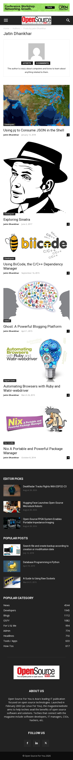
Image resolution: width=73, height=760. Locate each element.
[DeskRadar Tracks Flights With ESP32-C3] (11, 490)
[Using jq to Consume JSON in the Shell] (36, 105)
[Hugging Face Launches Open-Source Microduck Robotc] (11, 507)
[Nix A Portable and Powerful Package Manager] (36, 423)
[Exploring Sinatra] (36, 178)
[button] (5, 20)
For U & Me (9, 443)
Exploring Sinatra (16, 220)
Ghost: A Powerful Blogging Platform (32, 326)
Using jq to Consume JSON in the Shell (33, 130)
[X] (45, 743)
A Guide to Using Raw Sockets (39, 578)
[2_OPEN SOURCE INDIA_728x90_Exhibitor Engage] (36, 12)
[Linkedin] (36, 743)
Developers (9, 124)
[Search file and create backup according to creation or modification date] (11, 550)
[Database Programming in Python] (11, 566)
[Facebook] (27, 743)
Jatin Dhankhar (11, 134)
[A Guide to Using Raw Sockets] (11, 582)
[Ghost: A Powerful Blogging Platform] (36, 301)
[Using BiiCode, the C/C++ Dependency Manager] (36, 245)
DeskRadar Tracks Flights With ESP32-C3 (45, 486)
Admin (7, 321)
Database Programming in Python (41, 562)
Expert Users (9, 380)
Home (6, 28)
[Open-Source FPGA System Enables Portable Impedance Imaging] (11, 523)
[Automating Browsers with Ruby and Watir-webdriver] (36, 360)
